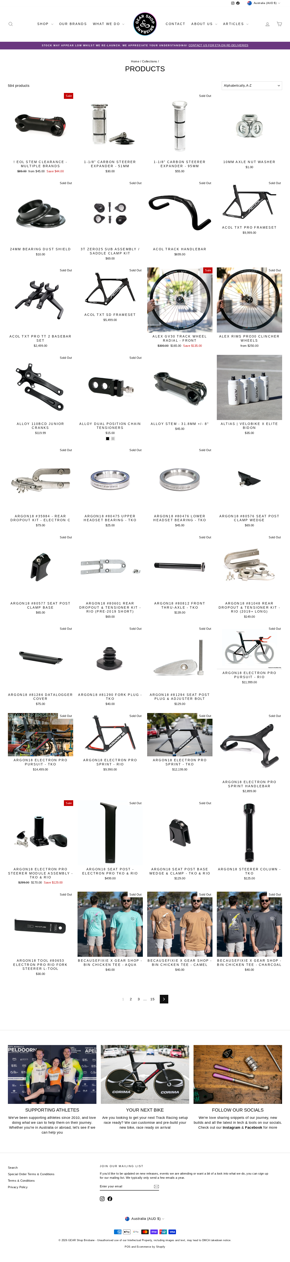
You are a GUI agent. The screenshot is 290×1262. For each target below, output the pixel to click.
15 (152, 999)
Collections (149, 61)
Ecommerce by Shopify (151, 1246)
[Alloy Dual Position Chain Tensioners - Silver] (113, 438)
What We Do (107, 24)
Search (13, 1167)
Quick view (40, 154)
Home (135, 61)
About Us (202, 24)
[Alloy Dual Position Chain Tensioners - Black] (107, 438)
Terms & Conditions (21, 1180)
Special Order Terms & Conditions (31, 1174)
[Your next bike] (145, 1074)
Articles (234, 24)
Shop (43, 24)
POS (127, 1246)
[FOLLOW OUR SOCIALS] (238, 1074)
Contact (175, 24)
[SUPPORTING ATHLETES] (52, 1074)
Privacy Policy (18, 1187)
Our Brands (73, 24)
